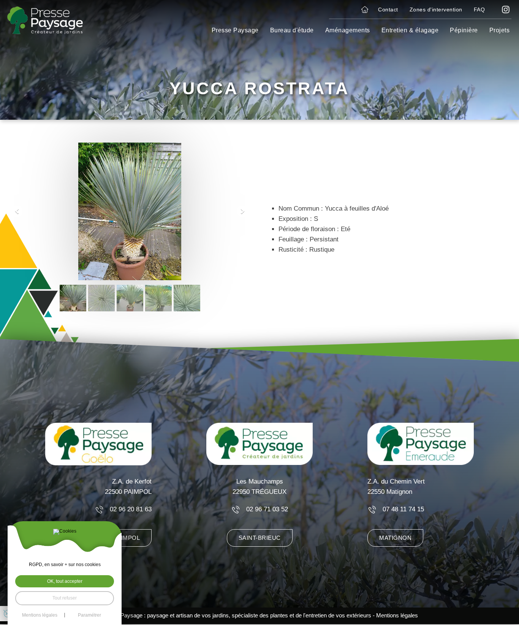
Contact (388, 9)
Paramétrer (89, 615)
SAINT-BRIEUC (260, 538)
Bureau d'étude (292, 30)
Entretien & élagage (410, 30)
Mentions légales (397, 615)
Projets (499, 30)
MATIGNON (395, 538)
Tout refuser (64, 598)
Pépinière (464, 30)
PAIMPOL (127, 538)
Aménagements (347, 30)
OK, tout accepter (64, 581)
